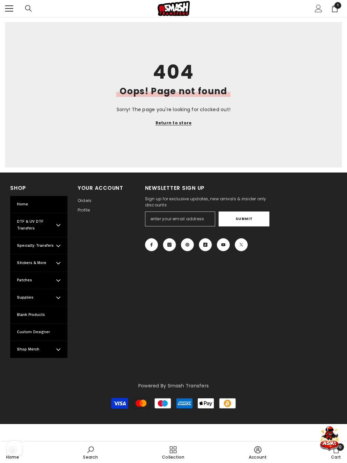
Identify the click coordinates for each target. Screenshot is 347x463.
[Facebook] (151, 244)
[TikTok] (205, 244)
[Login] (318, 8)
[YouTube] (223, 244)
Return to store (174, 123)
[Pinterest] (187, 244)
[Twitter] (241, 244)
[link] (90, 452)
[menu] (9, 8)
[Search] (28, 8)
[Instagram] (169, 244)
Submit (244, 218)
